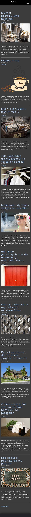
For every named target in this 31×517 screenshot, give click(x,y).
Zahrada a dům (5, 362)
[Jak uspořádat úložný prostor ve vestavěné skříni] (15, 176)
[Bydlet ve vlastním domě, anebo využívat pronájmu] (15, 373)
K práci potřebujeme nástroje (10, 15)
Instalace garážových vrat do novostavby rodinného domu (14, 256)
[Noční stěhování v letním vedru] (15, 127)
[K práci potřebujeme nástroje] (15, 32)
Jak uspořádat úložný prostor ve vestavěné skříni (13, 158)
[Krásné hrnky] (15, 78)
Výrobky (4, 22)
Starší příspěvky (5, 506)
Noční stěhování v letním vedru (13, 110)
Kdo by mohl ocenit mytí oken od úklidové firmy (14, 307)
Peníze (3, 467)
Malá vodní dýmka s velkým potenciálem (15, 207)
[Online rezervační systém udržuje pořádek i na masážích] (15, 427)
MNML (13, 1)
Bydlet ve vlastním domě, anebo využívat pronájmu (14, 355)
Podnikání (4, 314)
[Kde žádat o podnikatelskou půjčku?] (15, 477)
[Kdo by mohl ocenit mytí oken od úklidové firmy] (15, 324)
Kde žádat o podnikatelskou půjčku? (12, 460)
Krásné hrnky (10, 60)
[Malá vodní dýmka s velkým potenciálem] (15, 222)
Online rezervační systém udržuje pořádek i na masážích (13, 408)
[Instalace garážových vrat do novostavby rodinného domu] (15, 275)
